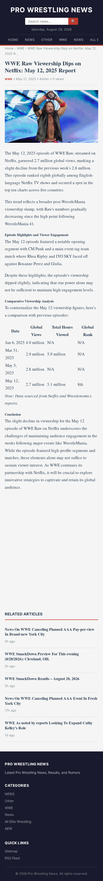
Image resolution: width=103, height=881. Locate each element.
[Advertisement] (51, 550)
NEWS (29, 40)
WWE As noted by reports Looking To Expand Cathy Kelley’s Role (48, 725)
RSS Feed (12, 858)
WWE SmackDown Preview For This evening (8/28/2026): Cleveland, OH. (42, 656)
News (78, 40)
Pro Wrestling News (51, 10)
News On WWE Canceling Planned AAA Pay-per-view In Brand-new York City (49, 631)
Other (46, 40)
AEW (8, 828)
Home (13, 40)
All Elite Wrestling (18, 821)
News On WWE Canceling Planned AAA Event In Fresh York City (51, 700)
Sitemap (11, 851)
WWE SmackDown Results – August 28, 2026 (42, 678)
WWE (63, 40)
